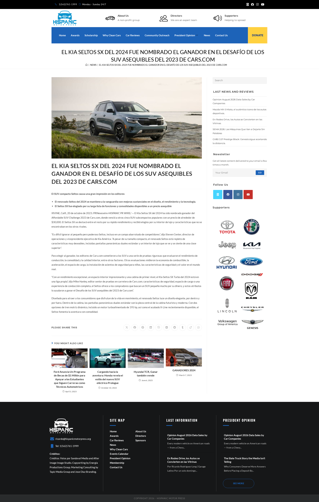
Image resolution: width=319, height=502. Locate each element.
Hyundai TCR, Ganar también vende (146, 373)
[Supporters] (217, 18)
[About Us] (110, 18)
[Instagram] (238, 194)
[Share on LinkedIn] (150, 327)
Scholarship (91, 35)
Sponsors (140, 440)
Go (260, 172)
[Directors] (164, 18)
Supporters (231, 15)
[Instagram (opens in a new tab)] (257, 4)
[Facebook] (227, 194)
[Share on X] (126, 327)
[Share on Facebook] (134, 327)
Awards (75, 35)
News (207, 35)
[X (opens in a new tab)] (247, 4)
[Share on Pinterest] (142, 327)
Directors (176, 15)
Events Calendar (119, 453)
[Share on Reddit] (174, 327)
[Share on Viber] (158, 327)
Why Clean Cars (112, 35)
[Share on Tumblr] (182, 327)
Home (62, 35)
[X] (217, 194)
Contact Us (221, 35)
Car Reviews (133, 35)
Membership (117, 462)
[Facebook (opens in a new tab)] (252, 4)
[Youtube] (248, 194)
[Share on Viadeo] (190, 327)
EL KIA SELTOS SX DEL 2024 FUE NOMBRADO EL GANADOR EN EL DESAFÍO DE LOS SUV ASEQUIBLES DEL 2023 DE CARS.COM (163, 65)
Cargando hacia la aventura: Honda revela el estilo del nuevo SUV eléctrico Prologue (107, 377)
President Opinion (184, 35)
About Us (123, 15)
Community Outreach (157, 35)
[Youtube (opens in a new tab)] (262, 4)
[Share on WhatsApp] (198, 327)
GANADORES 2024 (183, 370)
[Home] (86, 65)
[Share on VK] (166, 327)
